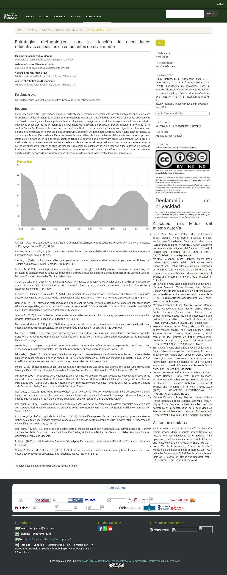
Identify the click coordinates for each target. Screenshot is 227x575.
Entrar (220, 4)
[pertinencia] (184, 529)
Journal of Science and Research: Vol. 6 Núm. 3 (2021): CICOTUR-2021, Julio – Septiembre (182, 252)
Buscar (75, 16)
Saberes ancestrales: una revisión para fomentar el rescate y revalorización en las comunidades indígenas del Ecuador (182, 245)
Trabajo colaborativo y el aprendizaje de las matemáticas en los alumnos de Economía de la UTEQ (182, 294)
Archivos (59, 16)
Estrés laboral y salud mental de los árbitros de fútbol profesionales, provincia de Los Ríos (182, 337)
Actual (43, 16)
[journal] (206, 529)
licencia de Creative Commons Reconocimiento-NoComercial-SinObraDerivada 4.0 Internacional (129, 561)
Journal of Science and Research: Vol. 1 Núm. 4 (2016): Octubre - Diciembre (182, 277)
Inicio (30, 16)
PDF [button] (160, 43)
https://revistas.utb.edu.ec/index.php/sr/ (48, 539)
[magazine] (159, 529)
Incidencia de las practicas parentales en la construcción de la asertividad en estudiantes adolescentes (182, 408)
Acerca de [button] (92, 16)
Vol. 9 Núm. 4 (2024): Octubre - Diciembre (61, 30)
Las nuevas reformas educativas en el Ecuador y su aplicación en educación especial (182, 436)
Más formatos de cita (170, 113)
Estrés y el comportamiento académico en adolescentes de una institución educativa (182, 316)
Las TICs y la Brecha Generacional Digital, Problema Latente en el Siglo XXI (182, 453)
